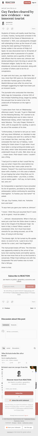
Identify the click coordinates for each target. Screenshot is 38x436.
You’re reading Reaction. (9, 358)
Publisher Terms (19, 421)
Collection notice (27, 423)
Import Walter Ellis (8, 8)
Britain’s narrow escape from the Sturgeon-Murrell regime (14, 368)
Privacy (14, 423)
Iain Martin (9, 22)
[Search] (35, 348)
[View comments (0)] (8, 29)
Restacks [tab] (13, 325)
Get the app (28, 427)
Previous (7, 308)
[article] (19, 358)
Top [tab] (4, 348)
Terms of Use (29, 406)
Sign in (34, 2)
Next (31, 308)
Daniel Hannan (13, 360)
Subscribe (27, 2)
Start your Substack (14, 427)
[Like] (3, 29)
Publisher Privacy (29, 419)
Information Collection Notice (25, 408)
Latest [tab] (8, 348)
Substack (10, 432)
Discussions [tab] (15, 348)
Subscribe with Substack (20, 400)
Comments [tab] (6, 325)
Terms (19, 423)
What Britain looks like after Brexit (12, 354)
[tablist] (9, 325)
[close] (32, 371)
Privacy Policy (15, 406)
